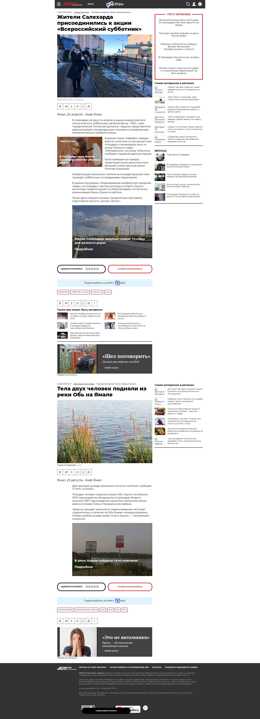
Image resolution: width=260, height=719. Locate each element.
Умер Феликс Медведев (178, 155)
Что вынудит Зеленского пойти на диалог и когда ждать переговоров (183, 195)
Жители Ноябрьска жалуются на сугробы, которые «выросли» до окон (85, 316)
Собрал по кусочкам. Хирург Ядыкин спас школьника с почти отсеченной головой (185, 129)
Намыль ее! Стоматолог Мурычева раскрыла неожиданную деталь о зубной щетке (184, 109)
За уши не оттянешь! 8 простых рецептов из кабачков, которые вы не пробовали (185, 431)
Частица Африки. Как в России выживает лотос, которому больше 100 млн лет (184, 441)
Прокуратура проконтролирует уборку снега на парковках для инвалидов (85, 335)
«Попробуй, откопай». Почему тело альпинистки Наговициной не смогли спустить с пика (184, 421)
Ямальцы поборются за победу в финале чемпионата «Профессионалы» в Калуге (179, 47)
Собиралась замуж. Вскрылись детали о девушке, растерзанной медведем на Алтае (183, 139)
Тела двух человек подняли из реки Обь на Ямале (179, 34)
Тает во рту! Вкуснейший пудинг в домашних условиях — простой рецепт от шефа (184, 411)
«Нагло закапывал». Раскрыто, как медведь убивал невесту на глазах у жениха (184, 119)
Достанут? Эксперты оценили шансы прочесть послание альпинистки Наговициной (185, 391)
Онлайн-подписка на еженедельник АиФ (129, 667)
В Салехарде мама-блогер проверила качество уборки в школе (132, 316)
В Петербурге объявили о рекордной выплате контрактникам (184, 166)
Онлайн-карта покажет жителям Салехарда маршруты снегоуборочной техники (85, 325)
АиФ (79, 465)
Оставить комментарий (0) (130, 269)
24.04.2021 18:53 (64, 12)
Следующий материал (106, 711)
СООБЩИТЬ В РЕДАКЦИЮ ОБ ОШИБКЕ (181, 667)
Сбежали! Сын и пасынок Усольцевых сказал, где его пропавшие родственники (185, 401)
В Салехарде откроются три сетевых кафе (178, 58)
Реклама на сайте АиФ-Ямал (92, 667)
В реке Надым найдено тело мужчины (106, 560)
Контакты (156, 667)
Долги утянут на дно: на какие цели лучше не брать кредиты (183, 185)
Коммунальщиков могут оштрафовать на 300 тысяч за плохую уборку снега (131, 325)
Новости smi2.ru (67, 374)
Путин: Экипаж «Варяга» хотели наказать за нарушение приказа (182, 175)
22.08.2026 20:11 (64, 384)
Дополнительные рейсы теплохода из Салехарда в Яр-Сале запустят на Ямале (179, 22)
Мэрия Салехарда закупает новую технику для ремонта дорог (110, 241)
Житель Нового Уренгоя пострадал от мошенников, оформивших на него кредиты (179, 71)
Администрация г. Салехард (70, 99)
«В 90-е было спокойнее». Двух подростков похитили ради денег (183, 98)
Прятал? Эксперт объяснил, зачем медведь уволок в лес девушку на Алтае (184, 89)
